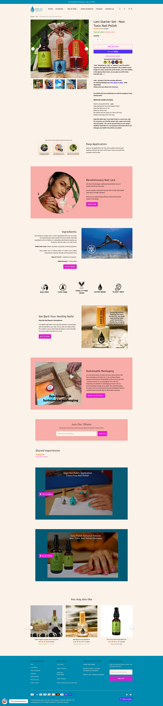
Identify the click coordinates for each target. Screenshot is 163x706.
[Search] (119, 9)
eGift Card (60, 672)
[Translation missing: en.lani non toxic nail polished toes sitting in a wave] (82, 84)
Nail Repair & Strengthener (81, 639)
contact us (109, 9)
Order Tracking (61, 679)
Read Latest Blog (96, 395)
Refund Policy (35, 676)
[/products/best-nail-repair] (81, 621)
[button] (98, 28)
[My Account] (124, 9)
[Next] (86, 49)
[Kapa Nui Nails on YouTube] (130, 694)
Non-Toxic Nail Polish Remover (116, 639)
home (50, 9)
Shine (121, 82)
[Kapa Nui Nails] (36, 8)
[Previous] (33, 49)
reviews (99, 9)
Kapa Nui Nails (39, 700)
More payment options (113, 56)
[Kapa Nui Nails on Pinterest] (127, 694)
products (59, 9)
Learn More (70, 267)
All (36, 16)
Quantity (96, 36)
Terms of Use (34, 683)
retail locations (87, 9)
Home (32, 16)
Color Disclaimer (35, 670)
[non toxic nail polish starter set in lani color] (60, 49)
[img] (81, 454)
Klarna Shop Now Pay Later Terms (67, 683)
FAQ (32, 664)
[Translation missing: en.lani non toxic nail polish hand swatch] (49, 84)
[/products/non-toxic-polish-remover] (117, 621)
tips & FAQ (71, 9)
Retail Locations (62, 668)
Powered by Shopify (62, 702)
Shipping (33, 673)
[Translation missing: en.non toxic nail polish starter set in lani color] (38, 84)
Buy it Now (45, 336)
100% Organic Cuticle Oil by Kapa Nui (46, 639)
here (116, 87)
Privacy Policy (35, 680)
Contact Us (60, 664)
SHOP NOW (92, 204)
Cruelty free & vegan (89, 664)
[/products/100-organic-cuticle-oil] (46, 621)
